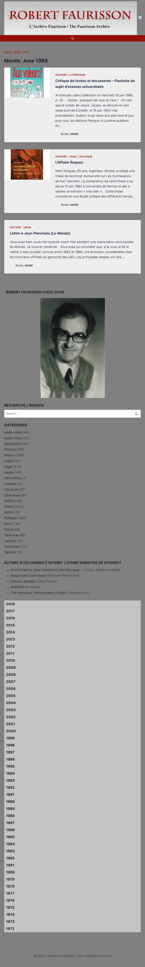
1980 (10, 872)
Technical (11, 535)
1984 (10, 844)
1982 (10, 858)
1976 (10, 900)
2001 (10, 724)
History (9, 455)
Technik (10, 541)
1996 (10, 759)
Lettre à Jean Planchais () (40, 233)
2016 (10, 618)
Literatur (10, 484)
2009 (11, 667)
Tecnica (10, 552)
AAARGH (17, 587)
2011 (10, 653)
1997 (10, 752)
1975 (10, 907)
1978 (10, 886)
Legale (9, 472)
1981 (10, 865)
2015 (10, 625)
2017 (10, 611)
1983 (10, 851)
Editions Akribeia (23, 581)
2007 (10, 682)
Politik (8, 512)
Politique (85, 156)
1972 (10, 929)
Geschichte (12, 444)
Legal (8, 461)
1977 (10, 893)
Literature (11, 489)
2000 (11, 731)
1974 (10, 914)
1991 (10, 794)
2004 (11, 703)
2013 (10, 639)
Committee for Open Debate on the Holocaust (45, 570)
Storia (8, 529)
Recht (8, 523)
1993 (10, 780)
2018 (10, 604)
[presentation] (27, 83)
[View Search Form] (72, 38)
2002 (11, 717)
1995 (10, 766)
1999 (10, 738)
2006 (11, 689)
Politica (9, 501)
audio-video (13, 438)
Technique (12, 546)
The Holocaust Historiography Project (39, 592)
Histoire (61, 75)
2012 (10, 646)
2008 (11, 674)
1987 (10, 823)
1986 (10, 830)
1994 (10, 773)
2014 (10, 632)
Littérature (77, 75)
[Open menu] (140, 17)
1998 (10, 745)
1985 (10, 837)
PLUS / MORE (70, 134)
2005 (11, 696)
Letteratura (12, 478)
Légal (73, 156)
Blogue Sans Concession (29, 575)
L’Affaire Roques (69, 162)
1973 (10, 922)
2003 (11, 710)
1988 (10, 816)
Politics (9, 506)
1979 (10, 879)
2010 (10, 660)
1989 (10, 809)
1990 (10, 802)
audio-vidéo (13, 432)
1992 (10, 787)
